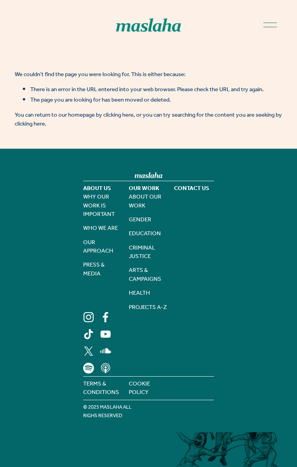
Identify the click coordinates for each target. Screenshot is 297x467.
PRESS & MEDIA (94, 269)
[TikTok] (88, 334)
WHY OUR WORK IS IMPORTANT (99, 206)
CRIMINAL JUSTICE (142, 252)
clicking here (118, 115)
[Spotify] (88, 368)
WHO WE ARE (100, 228)
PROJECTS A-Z (148, 307)
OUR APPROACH (98, 247)
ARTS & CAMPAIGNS (145, 275)
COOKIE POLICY (139, 388)
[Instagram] (88, 317)
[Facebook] (105, 317)
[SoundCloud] (105, 351)
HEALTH (139, 293)
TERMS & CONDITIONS (101, 388)
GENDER (140, 220)
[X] (88, 351)
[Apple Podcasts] (105, 368)
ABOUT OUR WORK (145, 201)
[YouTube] (105, 334)
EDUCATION (145, 233)
